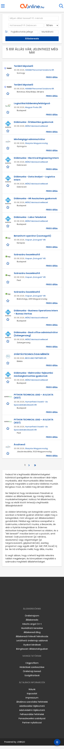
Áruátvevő (19, 444)
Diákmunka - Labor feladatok (30, 217)
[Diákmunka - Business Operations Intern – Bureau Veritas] (8, 313)
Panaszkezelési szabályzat (32, 718)
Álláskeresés (32, 619)
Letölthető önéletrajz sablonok (32, 640)
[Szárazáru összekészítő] (8, 256)
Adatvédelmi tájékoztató (32, 710)
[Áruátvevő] (8, 446)
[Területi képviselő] (8, 68)
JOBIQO (21, 741)
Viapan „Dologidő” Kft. (35, 239)
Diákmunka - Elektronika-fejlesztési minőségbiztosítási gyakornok (33, 374)
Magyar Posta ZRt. (33, 107)
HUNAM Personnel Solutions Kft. (39, 70)
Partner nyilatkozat (32, 722)
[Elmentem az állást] (8, 74)
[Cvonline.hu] (32, 5)
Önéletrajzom (32, 615)
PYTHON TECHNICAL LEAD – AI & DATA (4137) (33, 396)
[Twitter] (39, 600)
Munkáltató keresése (32, 628)
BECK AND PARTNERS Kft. (36, 358)
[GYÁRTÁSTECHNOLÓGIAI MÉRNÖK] (8, 356)
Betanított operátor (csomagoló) (32, 235)
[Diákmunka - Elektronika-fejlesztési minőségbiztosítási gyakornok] (8, 375)
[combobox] (33, 18)
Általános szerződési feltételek (32, 701)
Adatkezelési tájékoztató (32, 706)
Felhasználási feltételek (32, 714)
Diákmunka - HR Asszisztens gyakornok (35, 198)
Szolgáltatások (32, 675)
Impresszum (32, 697)
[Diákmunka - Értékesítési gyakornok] (8, 124)
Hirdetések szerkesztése (32, 667)
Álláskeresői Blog (32, 632)
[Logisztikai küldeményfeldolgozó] (8, 105)
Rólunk (32, 689)
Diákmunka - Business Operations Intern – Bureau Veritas (36, 312)
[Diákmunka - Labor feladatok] (8, 219)
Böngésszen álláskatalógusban (32, 648)
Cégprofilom (32, 662)
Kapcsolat (32, 693)
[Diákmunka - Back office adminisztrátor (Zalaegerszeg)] (8, 334)
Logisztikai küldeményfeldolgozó (32, 103)
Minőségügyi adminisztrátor (29, 139)
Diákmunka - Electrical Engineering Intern (36, 157)
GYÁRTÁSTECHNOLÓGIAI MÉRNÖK (31, 354)
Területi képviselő (23, 66)
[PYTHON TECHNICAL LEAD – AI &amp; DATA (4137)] (8, 397)
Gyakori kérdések (32, 644)
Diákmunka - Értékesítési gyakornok (33, 122)
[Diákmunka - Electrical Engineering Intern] (8, 160)
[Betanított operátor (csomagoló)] (8, 238)
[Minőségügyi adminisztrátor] (8, 141)
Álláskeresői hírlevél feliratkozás (32, 636)
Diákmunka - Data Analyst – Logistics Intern (34, 178)
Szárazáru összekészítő (27, 254)
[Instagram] (30, 600)
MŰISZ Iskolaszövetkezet (36, 126)
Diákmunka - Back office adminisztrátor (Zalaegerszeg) (36, 334)
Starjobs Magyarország (36, 143)
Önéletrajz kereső (32, 671)
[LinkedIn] (35, 600)
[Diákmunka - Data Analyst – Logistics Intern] (8, 179)
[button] (6, 31)
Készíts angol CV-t (32, 623)
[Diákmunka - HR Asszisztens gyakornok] (8, 200)
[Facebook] (25, 600)
